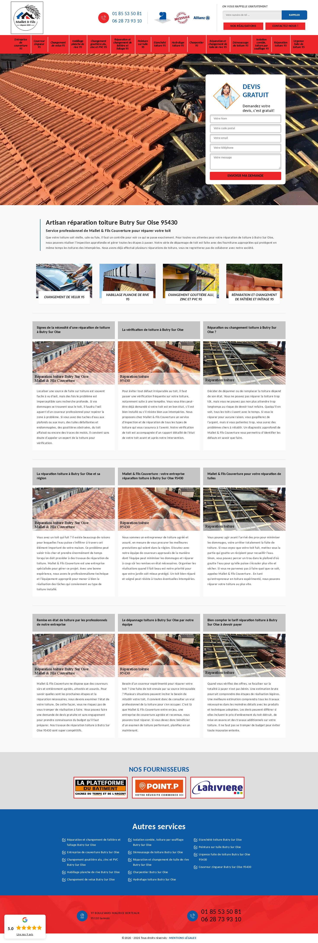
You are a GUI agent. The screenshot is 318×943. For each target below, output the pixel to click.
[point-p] (159, 787)
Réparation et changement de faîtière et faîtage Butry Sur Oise (94, 842)
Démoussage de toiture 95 (240, 44)
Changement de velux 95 (58, 44)
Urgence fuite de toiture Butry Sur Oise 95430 (224, 857)
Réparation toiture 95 (280, 44)
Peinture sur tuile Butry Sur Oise (220, 847)
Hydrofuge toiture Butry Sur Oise (154, 879)
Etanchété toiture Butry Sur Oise (220, 840)
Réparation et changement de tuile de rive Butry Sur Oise (161, 862)
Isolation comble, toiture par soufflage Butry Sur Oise (158, 842)
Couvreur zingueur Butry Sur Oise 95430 (225, 867)
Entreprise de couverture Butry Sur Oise (93, 852)
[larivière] (217, 787)
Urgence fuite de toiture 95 (299, 44)
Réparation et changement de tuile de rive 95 (218, 44)
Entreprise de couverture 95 (20, 44)
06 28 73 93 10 (127, 21)
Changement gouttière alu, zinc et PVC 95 (98, 44)
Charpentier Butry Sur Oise (150, 872)
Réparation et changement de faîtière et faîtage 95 (122, 44)
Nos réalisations (243, 26)
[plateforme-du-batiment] (101, 787)
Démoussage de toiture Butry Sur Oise (158, 852)
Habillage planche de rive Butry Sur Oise (93, 872)
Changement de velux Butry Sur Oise (91, 879)
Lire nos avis (25, 934)
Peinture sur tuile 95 (143, 44)
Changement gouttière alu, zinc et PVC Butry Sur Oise (92, 862)
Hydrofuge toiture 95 (178, 44)
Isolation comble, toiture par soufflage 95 (261, 44)
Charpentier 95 (197, 44)
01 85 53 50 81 (127, 13)
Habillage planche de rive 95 (77, 44)
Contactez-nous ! (285, 26)
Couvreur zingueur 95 (39, 44)
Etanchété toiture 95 (160, 44)
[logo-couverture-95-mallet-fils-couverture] (27, 18)
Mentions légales (182, 938)
